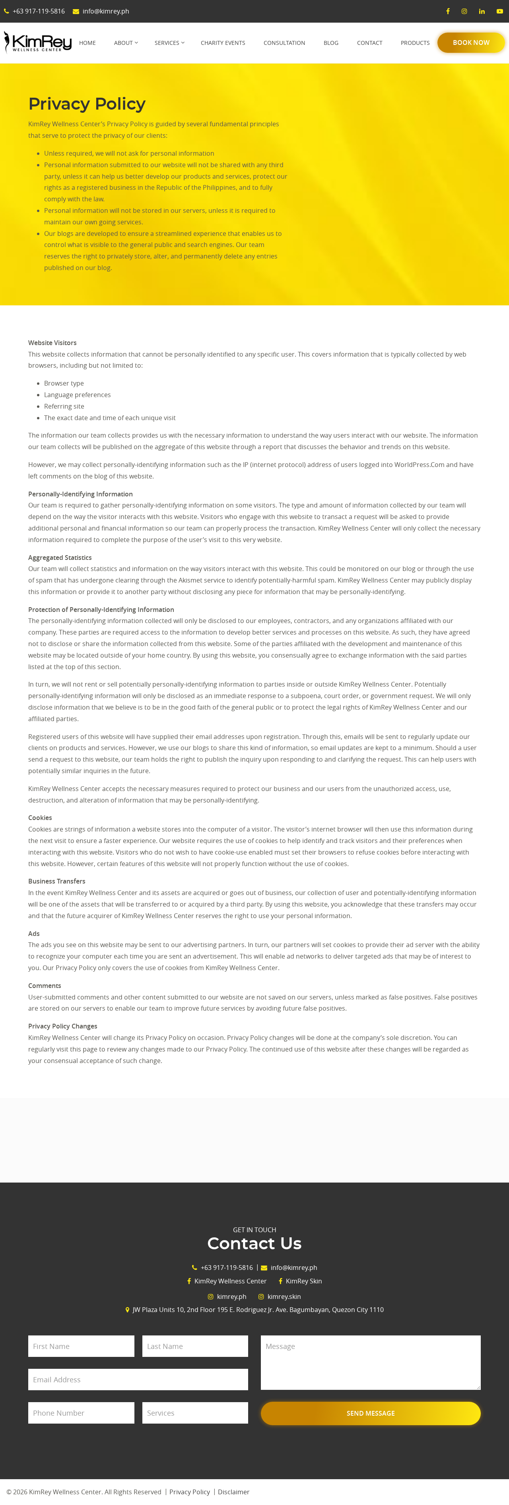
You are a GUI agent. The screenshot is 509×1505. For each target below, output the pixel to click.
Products (415, 42)
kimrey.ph (231, 1296)
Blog (331, 42)
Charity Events (223, 42)
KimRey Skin (303, 1281)
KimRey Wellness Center (230, 1281)
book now (471, 42)
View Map (254, 1140)
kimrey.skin (283, 1296)
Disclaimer (234, 1492)
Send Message (371, 1413)
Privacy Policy (189, 1492)
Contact (370, 42)
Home (87, 42)
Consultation (284, 42)
